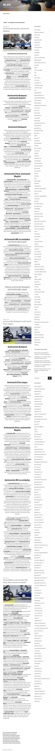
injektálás (36, 153)
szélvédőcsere (37, 314)
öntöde (35, 276)
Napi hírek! (10, 742)
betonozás (36, 65)
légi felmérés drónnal (38, 216)
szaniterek (36, 307)
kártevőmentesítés (38, 166)
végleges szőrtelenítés (39, 337)
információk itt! (13, 733)
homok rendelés (37, 148)
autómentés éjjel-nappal (17, 289)
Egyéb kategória (37, 102)
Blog (7, 4)
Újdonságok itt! (8, 741)
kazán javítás (37, 168)
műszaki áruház (37, 259)
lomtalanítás (37, 233)
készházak (36, 176)
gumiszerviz (36, 138)
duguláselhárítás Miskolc (39, 97)
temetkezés (36, 324)
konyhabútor (37, 198)
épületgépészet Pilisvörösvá (40, 105)
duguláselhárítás (37, 92)
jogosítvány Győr (37, 158)
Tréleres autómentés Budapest (17, 287)
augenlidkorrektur (38, 39)
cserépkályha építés (38, 85)
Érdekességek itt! (15, 741)
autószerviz (36, 55)
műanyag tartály (37, 254)
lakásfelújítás (37, 208)
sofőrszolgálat (37, 302)
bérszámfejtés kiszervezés (40, 62)
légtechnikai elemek (38, 223)
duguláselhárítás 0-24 (39, 95)
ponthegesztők (37, 284)
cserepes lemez (37, 82)
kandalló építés (37, 160)
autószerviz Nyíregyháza (39, 57)
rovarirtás (36, 294)
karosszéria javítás (38, 163)
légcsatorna (36, 211)
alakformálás (37, 34)
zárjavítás (36, 344)
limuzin (35, 231)
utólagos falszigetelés (39, 334)
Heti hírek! (5, 737)
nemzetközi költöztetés (39, 269)
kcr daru (36, 173)
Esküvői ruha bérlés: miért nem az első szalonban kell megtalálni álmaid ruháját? (42, 370)
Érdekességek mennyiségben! (9, 735)
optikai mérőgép (37, 279)
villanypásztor (37, 339)
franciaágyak (37, 118)
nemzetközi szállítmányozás (40, 271)
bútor (35, 75)
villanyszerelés (37, 342)
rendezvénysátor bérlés (39, 291)
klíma (35, 178)
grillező (35, 135)
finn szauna (36, 110)
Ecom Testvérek (37, 100)
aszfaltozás (36, 37)
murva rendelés (37, 256)
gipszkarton (36, 133)
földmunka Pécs (37, 115)
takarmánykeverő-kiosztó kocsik (41, 322)
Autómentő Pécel (12, 53)
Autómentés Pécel (12, 174)
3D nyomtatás (37, 29)
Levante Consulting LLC (39, 228)
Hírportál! (17, 737)
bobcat (35, 67)
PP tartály (36, 286)
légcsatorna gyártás (38, 213)
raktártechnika (37, 289)
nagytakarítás (37, 264)
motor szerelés (37, 251)
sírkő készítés (37, 296)
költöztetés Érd (37, 186)
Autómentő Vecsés (22, 53)
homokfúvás (37, 150)
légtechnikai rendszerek (39, 226)
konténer (36, 193)
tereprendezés (37, 327)
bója (35, 72)
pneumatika (36, 281)
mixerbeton (36, 249)
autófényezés (37, 42)
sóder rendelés (37, 299)
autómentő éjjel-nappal (17, 242)
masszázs (36, 239)
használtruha (37, 140)
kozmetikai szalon (38, 206)
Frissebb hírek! (14, 732)
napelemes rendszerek (39, 266)
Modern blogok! (6, 733)
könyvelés (36, 201)
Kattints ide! (5, 742)
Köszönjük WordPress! (7, 749)
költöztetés (36, 183)
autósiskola (36, 50)
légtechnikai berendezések (40, 221)
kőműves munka (38, 191)
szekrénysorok (37, 312)
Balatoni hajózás (37, 60)
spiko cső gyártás (38, 304)
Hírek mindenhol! (16, 742)
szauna (35, 309)
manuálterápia (37, 236)
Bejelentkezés (6, 13)
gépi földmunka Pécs (38, 130)
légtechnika (36, 218)
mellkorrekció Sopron (38, 246)
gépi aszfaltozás (37, 125)
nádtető (36, 261)
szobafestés (37, 317)
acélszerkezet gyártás (39, 32)
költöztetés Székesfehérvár (40, 188)
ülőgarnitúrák (37, 332)
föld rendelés (37, 113)
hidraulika (36, 145)
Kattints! (18, 735)
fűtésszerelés (37, 120)
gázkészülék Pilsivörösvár (39, 123)
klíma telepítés (37, 181)
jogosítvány (36, 155)
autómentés (37, 45)
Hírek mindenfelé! (11, 737)
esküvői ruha (37, 108)
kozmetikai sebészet (38, 203)
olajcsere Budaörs (38, 274)
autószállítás (37, 52)
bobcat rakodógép (38, 70)
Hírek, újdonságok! (7, 732)
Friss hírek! (12, 739)
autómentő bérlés (38, 47)
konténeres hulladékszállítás (40, 196)
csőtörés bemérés (38, 87)
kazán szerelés (37, 170)
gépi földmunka (37, 128)
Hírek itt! (8, 739)
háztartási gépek (37, 143)
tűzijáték (36, 329)
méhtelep (36, 244)
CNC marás (36, 80)
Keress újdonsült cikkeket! (8, 738)
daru (35, 90)
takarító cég (36, 319)
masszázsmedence (38, 241)
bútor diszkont (37, 77)
